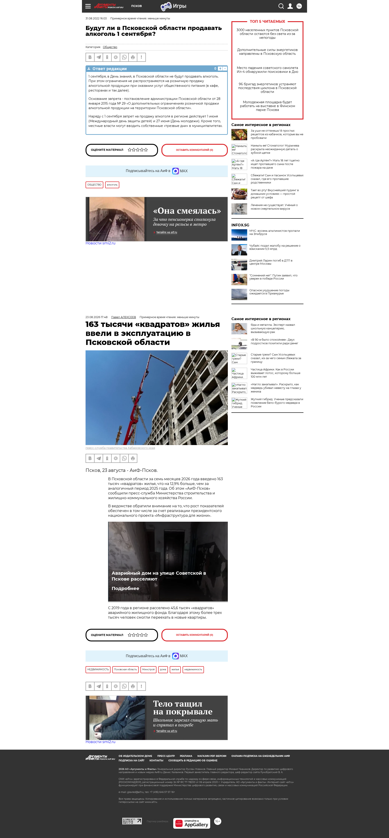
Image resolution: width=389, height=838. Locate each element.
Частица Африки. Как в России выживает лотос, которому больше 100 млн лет (275, 373)
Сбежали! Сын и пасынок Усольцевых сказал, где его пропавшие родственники (277, 179)
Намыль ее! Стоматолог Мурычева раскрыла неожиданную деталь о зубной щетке (275, 149)
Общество (110, 47)
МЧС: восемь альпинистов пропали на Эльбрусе (274, 232)
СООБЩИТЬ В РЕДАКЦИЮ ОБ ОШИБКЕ (192, 760)
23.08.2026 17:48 (97, 317)
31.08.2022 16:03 (96, 18)
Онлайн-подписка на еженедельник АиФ (260, 756)
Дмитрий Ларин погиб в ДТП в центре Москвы (270, 262)
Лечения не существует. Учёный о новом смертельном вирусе (274, 206)
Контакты (156, 760)
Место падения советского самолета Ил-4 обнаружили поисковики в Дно (267, 70)
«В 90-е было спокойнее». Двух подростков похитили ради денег (274, 341)
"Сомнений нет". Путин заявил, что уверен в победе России (273, 277)
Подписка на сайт (131, 760)
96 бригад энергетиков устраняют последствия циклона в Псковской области (267, 88)
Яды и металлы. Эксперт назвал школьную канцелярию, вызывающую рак (273, 328)
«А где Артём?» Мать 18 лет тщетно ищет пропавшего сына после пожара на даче (275, 164)
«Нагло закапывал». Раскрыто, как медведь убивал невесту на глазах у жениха (276, 388)
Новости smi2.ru (100, 243)
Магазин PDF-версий (211, 756)
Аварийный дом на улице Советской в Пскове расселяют (159, 576)
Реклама (186, 756)
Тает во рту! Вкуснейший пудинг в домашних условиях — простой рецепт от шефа (275, 193)
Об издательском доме (135, 756)
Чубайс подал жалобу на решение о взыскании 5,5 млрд (275, 247)
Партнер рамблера (157, 821)
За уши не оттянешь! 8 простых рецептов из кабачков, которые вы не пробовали (277, 134)
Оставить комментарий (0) (194, 150)
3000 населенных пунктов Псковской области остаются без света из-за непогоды (268, 34)
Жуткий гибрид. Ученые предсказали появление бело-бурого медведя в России (277, 402)
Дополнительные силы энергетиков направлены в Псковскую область (267, 52)
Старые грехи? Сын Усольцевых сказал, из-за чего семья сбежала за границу (276, 358)
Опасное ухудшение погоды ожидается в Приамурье (269, 292)
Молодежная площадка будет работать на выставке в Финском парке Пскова (267, 106)
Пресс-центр (166, 756)
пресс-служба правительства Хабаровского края (120, 448)
